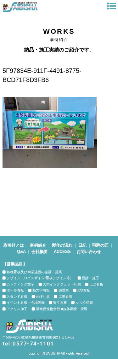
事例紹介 (38, 245)
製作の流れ (62, 245)
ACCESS (62, 251)
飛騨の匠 (100, 245)
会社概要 (39, 251)
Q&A (21, 251)
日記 (82, 245)
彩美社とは (13, 245)
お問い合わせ (88, 251)
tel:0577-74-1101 (28, 344)
